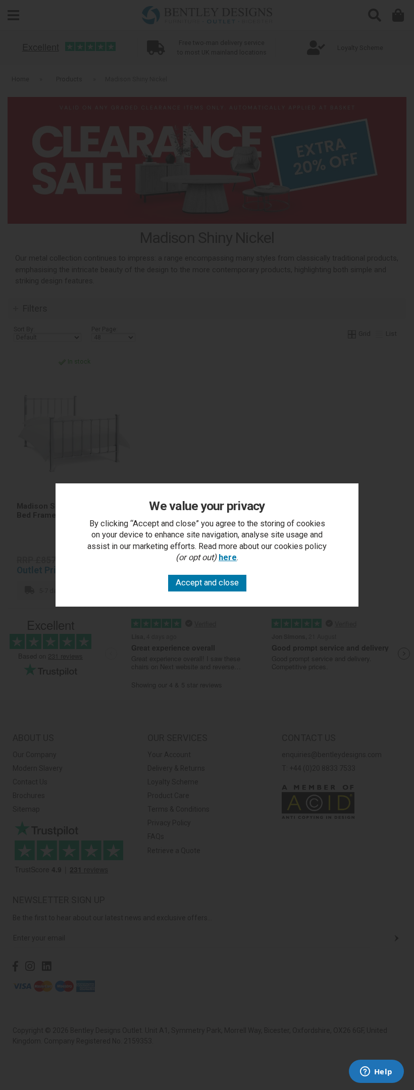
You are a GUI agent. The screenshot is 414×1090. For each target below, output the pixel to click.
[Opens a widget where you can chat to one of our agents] (376, 1072)
